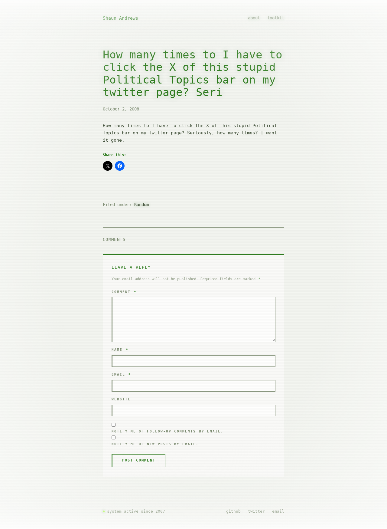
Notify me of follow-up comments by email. (167, 431)
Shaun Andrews (120, 18)
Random (141, 204)
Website (121, 399)
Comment (124, 292)
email (278, 511)
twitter (256, 511)
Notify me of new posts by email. (155, 444)
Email (121, 374)
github (233, 511)
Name (120, 350)
